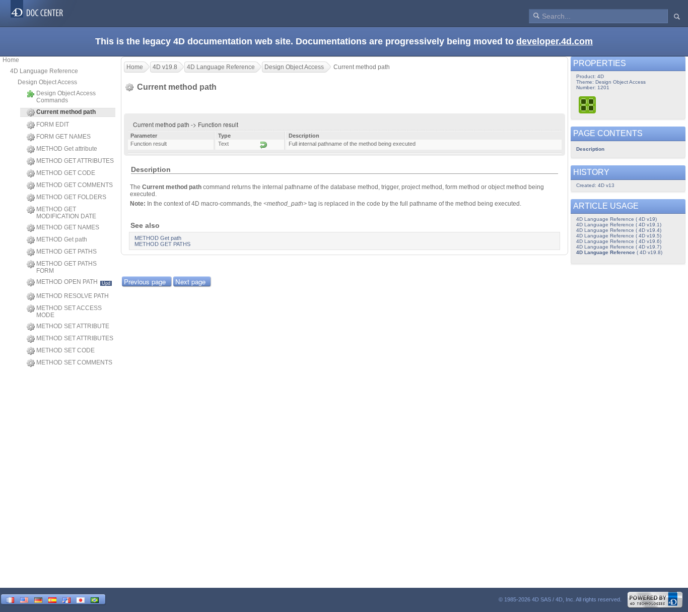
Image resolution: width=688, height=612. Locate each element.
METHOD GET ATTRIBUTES (75, 160)
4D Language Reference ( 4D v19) (616, 219)
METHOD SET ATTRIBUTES (74, 338)
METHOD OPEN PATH (73, 282)
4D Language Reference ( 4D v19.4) (618, 230)
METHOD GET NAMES (67, 227)
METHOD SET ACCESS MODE (69, 311)
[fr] (10, 599)
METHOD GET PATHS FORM (66, 267)
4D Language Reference (44, 71)
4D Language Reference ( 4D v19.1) (618, 224)
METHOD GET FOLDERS (71, 197)
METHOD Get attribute (66, 148)
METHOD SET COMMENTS (74, 362)
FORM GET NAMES (63, 136)
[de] (38, 599)
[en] (24, 599)
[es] (52, 599)
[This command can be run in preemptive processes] (587, 104)
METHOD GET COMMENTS (74, 185)
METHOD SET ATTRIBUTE (72, 326)
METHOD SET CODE (65, 350)
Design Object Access (47, 82)
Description (590, 149)
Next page (190, 281)
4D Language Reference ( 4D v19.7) (618, 247)
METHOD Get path (61, 239)
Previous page (145, 281)
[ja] (80, 599)
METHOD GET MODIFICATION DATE (66, 213)
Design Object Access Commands (66, 97)
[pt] (94, 599)
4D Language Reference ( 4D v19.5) (618, 235)
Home (11, 60)
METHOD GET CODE (65, 172)
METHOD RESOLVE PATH (72, 295)
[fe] (66, 599)
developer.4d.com (554, 41)
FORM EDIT (52, 124)
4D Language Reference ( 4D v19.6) (618, 241)
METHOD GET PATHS (66, 251)
